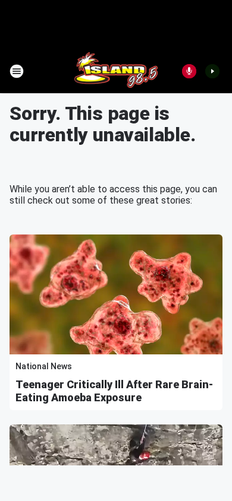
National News (43, 366)
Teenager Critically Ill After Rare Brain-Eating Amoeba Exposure (114, 391)
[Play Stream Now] (212, 71)
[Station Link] (116, 71)
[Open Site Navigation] (17, 71)
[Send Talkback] (189, 71)
